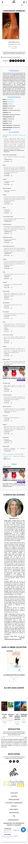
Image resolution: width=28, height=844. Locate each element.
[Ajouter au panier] (23, 829)
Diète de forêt (10, 715)
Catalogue (14, 793)
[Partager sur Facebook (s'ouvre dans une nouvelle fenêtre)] (10, 61)
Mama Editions (10, 99)
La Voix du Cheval (4, 716)
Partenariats (14, 812)
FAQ (14, 816)
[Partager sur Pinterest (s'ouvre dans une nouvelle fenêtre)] (21, 61)
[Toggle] (2, 2)
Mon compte (14, 809)
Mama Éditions (14, 799)
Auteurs (14, 796)
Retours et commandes (14, 803)
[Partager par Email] (16, 61)
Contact (14, 806)
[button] (10, 25)
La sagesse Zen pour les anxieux (14, 675)
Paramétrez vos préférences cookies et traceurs (13, 824)
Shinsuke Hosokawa (14, 677)
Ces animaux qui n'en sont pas (17, 717)
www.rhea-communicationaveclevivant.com (14, 638)
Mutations (15, 46)
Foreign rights (13, 820)
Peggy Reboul (12, 42)
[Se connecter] (26, 2)
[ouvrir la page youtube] (17, 761)
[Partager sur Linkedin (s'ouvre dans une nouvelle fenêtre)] (18, 61)
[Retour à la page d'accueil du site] (14, 1)
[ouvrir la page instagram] (14, 761)
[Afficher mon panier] (24, 2)
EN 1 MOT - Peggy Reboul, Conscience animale (12, 454)
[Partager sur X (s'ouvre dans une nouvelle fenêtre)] (13, 61)
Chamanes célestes (24, 715)
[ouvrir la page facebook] (10, 761)
